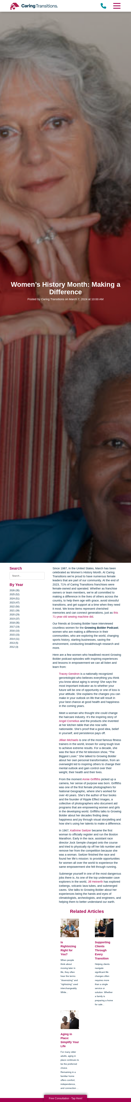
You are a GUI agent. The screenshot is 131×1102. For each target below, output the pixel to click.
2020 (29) (14, 614)
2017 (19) (14, 626)
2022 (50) (14, 606)
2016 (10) (14, 630)
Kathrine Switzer (80, 830)
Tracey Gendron (69, 673)
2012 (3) (14, 646)
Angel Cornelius (69, 721)
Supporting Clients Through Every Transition (102, 950)
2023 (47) (14, 602)
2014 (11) (14, 638)
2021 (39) (14, 610)
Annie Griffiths (91, 779)
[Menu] (116, 6)
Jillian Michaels (68, 740)
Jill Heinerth (95, 881)
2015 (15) (14, 634)
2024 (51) (14, 598)
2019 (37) (14, 618)
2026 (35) (14, 590)
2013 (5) (14, 642)
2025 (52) (14, 594)
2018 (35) (14, 622)
